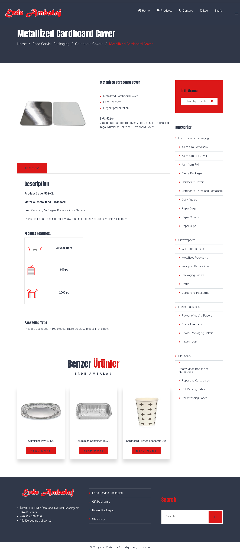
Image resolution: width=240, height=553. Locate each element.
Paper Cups (189, 226)
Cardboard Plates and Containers (202, 191)
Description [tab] (32, 168)
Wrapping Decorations (195, 266)
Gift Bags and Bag (193, 249)
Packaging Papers (193, 275)
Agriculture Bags (192, 324)
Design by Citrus (140, 547)
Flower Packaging (189, 306)
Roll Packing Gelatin (194, 389)
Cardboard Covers (89, 44)
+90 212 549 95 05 (31, 516)
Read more (41, 450)
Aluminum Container (119, 127)
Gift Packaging (101, 501)
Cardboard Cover (143, 127)
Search (212, 101)
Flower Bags (189, 342)
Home (146, 10)
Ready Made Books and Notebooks (194, 370)
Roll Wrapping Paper (194, 398)
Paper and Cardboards (196, 380)
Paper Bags (189, 208)
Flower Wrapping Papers (197, 315)
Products (166, 10)
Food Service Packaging (51, 44)
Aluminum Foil (190, 164)
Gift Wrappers (186, 240)
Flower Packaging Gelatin (197, 333)
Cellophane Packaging (195, 292)
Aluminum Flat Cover (194, 155)
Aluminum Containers (195, 147)
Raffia (185, 284)
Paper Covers (190, 217)
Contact (188, 10)
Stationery (184, 356)
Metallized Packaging (195, 257)
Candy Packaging (192, 173)
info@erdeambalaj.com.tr (36, 520)
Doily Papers (189, 199)
